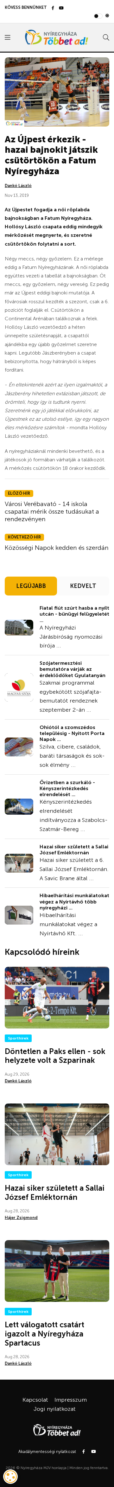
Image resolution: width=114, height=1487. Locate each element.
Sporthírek (18, 1038)
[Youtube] (61, 8)
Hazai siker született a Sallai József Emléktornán (74, 850)
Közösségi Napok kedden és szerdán (57, 547)
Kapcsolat (35, 1399)
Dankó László (18, 185)
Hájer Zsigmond (21, 1217)
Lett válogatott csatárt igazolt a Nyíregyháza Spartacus (44, 1333)
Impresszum (70, 1399)
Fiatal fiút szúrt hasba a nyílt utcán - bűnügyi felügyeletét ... (74, 614)
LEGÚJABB (31, 586)
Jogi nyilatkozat (55, 1408)
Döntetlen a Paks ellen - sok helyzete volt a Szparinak (55, 1056)
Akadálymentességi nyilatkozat (47, 1451)
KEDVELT (83, 586)
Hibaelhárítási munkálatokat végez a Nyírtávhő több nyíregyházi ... (74, 901)
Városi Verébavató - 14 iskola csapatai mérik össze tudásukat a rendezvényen (52, 511)
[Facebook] (53, 8)
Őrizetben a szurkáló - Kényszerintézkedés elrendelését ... (67, 788)
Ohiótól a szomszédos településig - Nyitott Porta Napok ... (72, 733)
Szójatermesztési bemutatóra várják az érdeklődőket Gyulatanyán (72, 669)
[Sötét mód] (107, 16)
